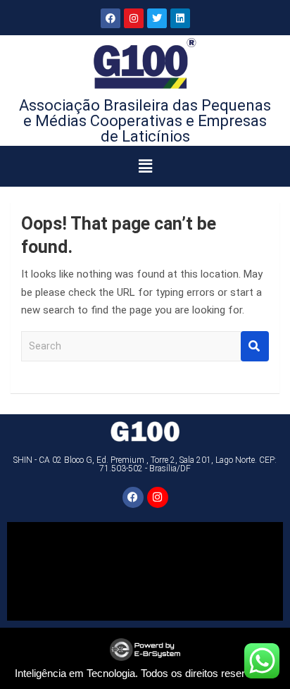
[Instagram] (134, 18)
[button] (145, 166)
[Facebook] (110, 18)
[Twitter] (157, 18)
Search (255, 346)
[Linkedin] (180, 18)
